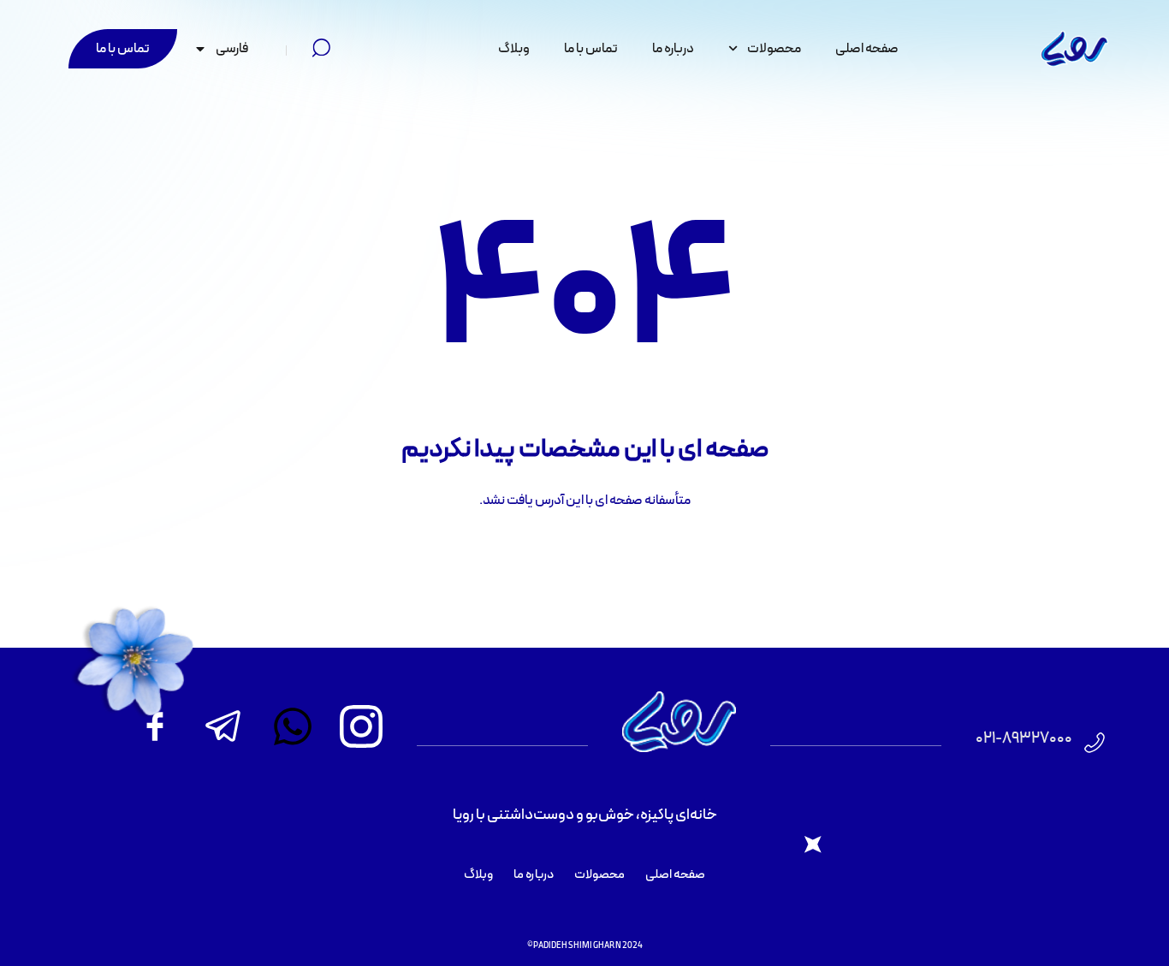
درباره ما (673, 49)
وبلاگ (514, 49)
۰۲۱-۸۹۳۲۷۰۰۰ (1024, 738)
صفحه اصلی (867, 49)
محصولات (773, 49)
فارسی (232, 49)
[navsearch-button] (322, 49)
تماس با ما (591, 49)
